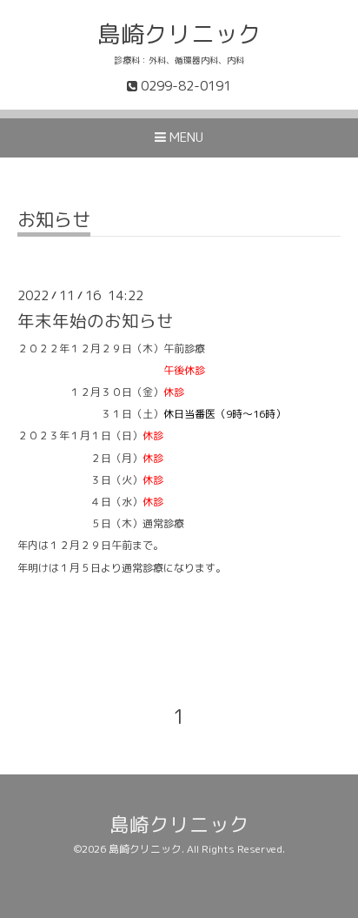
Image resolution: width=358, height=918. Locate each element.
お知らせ (53, 221)
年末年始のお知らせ (95, 320)
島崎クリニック (179, 33)
